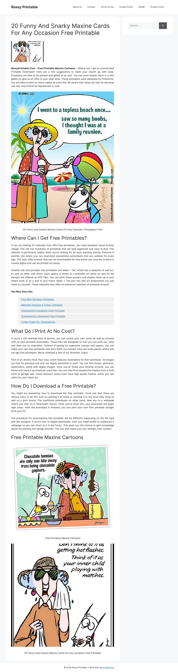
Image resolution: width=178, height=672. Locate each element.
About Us (77, 7)
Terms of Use (107, 7)
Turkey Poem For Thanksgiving (38, 322)
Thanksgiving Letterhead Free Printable (43, 316)
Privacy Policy (157, 7)
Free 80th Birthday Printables (37, 299)
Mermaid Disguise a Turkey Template (41, 305)
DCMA (142, 7)
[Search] (163, 25)
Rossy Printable (24, 7)
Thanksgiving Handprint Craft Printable (43, 310)
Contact (91, 7)
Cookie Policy (126, 7)
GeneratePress (106, 667)
